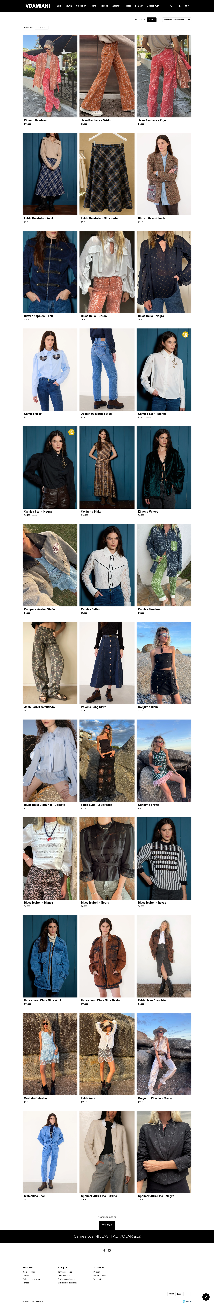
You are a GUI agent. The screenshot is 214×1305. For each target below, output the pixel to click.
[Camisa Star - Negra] (50, 467)
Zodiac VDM (153, 6)
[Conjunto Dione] (164, 663)
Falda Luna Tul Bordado (96, 804)
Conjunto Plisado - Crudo (155, 1098)
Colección (81, 6)
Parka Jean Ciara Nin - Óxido (100, 1000)
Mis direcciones (99, 1276)
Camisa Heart (33, 413)
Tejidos (104, 6)
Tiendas (26, 1283)
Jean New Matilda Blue (96, 413)
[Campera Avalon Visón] (50, 565)
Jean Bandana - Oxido (95, 120)
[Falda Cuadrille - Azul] (50, 174)
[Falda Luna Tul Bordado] (106, 761)
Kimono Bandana (35, 120)
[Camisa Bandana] (164, 565)
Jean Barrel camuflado (39, 707)
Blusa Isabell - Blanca (38, 902)
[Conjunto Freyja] (164, 761)
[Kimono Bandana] (50, 76)
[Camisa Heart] (50, 369)
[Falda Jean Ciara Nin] (164, 956)
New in (69, 6)
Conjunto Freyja (148, 804)
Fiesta (128, 6)
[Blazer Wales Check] (164, 174)
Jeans (93, 6)
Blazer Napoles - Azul (38, 315)
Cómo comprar (64, 1276)
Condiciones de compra (67, 1283)
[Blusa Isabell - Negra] (106, 858)
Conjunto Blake (91, 511)
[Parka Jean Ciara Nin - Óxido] (106, 956)
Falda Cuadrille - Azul (38, 218)
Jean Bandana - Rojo (152, 120)
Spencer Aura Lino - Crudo (99, 1196)
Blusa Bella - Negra (151, 315)
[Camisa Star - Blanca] (164, 369)
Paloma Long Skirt (93, 707)
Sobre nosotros (29, 1272)
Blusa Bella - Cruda (94, 315)
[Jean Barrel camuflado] (50, 663)
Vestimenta (41, 28)
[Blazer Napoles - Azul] (50, 272)
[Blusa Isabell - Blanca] (50, 858)
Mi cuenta (97, 1272)
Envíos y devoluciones (67, 1279)
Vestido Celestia (35, 1098)
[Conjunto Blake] (106, 467)
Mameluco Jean (34, 1196)
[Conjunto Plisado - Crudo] (164, 1054)
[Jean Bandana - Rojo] (164, 76)
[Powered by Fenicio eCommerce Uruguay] (187, 1301)
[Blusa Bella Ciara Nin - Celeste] (50, 761)
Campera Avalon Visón (39, 609)
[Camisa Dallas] (106, 565)
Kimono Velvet (148, 511)
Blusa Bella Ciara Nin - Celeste (44, 804)
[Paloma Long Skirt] (106, 663)
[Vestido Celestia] (50, 1054)
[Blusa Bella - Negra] (164, 272)
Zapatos (116, 6)
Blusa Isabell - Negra (95, 902)
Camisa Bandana (149, 609)
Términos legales (65, 1272)
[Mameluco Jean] (50, 1152)
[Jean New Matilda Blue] (106, 369)
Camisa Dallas (90, 609)
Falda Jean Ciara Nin (152, 1000)
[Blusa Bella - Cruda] (106, 272)
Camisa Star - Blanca (152, 413)
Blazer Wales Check (151, 218)
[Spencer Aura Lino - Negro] (164, 1152)
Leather (139, 6)
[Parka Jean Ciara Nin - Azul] (50, 956)
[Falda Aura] (106, 1054)
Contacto (26, 1276)
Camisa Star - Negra (38, 511)
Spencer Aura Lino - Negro (156, 1196)
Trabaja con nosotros (31, 1279)
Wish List (97, 1279)
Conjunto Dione (148, 707)
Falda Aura (88, 1098)
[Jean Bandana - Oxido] (106, 76)
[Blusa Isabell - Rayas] (164, 858)
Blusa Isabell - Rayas (152, 902)
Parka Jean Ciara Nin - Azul (42, 1000)
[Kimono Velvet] (164, 467)
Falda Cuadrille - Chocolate (99, 218)
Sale (59, 6)
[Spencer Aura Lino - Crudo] (106, 1152)
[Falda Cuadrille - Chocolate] (106, 174)
